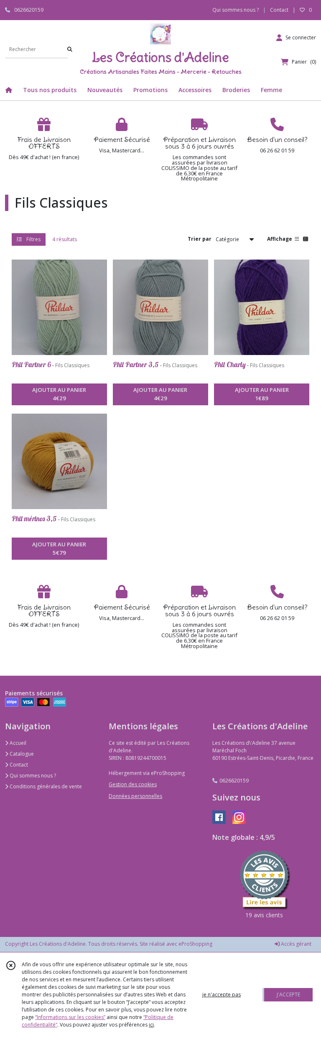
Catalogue (21, 753)
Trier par (199, 238)
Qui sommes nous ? (32, 775)
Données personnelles (135, 796)
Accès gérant (295, 943)
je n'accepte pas (221, 994)
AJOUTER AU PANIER (59, 394)
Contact (279, 9)
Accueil (17, 742)
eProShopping (195, 943)
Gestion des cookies (133, 784)
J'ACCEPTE (288, 994)
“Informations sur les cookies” (70, 1017)
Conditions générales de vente (45, 786)
